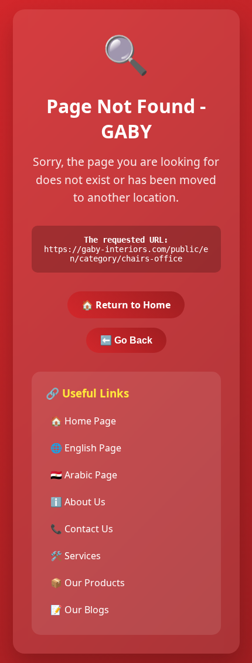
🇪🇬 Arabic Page (83, 474)
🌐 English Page (85, 447)
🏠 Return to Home (126, 304)
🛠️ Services (75, 555)
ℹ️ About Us (77, 501)
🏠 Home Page (83, 420)
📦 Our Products (87, 582)
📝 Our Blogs (79, 609)
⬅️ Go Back (126, 340)
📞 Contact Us (81, 528)
